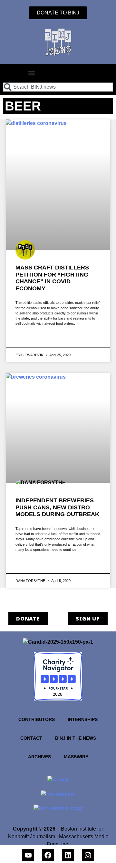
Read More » (27, 338)
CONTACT (31, 738)
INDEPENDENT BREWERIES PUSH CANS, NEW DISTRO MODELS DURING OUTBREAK (57, 507)
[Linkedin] (68, 855)
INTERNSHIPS (83, 719)
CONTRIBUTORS (36, 719)
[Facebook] (48, 855)
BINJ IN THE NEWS (75, 738)
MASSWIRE (76, 756)
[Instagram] (88, 855)
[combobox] (58, 87)
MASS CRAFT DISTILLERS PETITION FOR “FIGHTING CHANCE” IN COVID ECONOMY (52, 278)
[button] (31, 72)
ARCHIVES (39, 756)
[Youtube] (28, 855)
